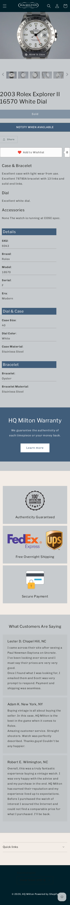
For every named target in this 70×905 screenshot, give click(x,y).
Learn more (35, 447)
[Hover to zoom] (35, 35)
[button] (5, 6)
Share (11, 139)
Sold (35, 114)
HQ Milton (28, 894)
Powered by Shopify (46, 894)
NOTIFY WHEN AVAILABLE (35, 127)
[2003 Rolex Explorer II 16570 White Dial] (11, 75)
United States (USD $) (32, 880)
